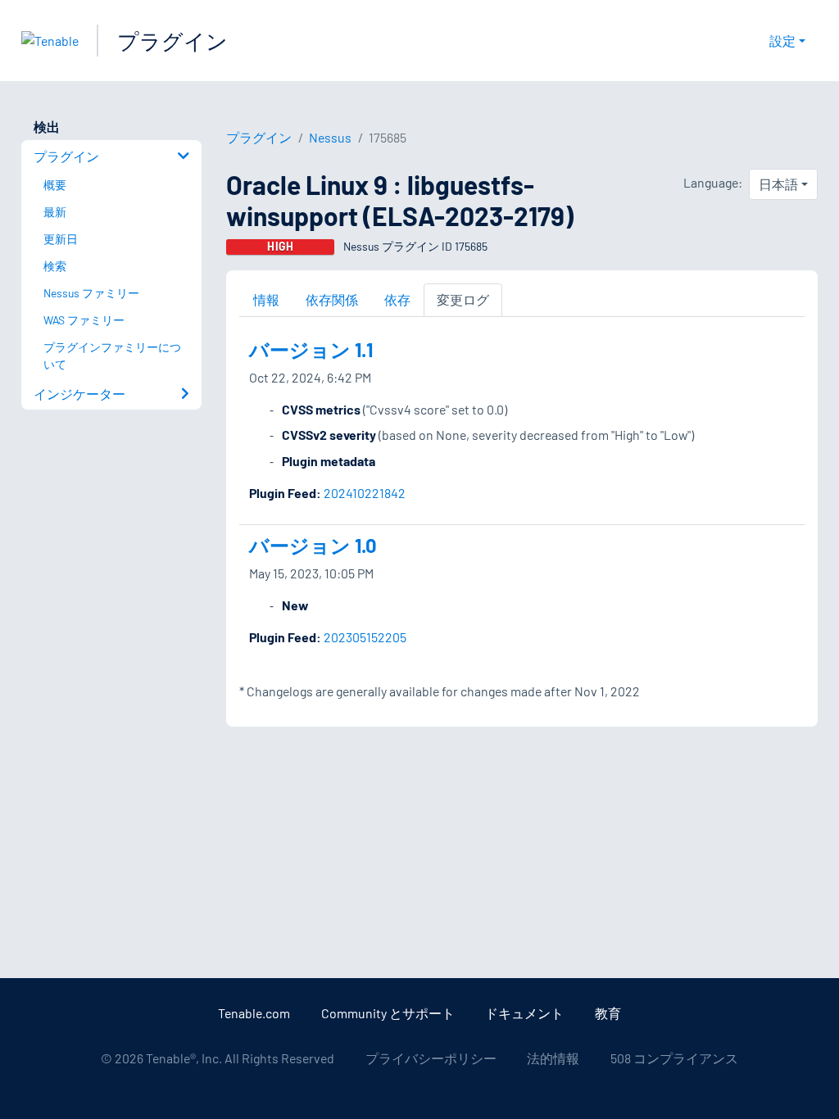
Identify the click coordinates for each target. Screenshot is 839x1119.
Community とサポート (388, 1013)
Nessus (330, 137)
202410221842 (365, 493)
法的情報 (553, 1058)
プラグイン (172, 40)
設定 (782, 40)
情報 (266, 299)
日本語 (778, 184)
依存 (397, 299)
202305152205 (365, 637)
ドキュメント (524, 1013)
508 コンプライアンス (674, 1058)
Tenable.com (254, 1013)
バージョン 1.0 (313, 545)
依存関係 (332, 299)
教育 (608, 1013)
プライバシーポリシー (431, 1058)
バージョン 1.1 (311, 349)
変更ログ (463, 299)
